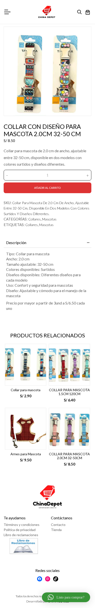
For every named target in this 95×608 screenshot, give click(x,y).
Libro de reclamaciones (21, 535)
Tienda (56, 530)
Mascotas (49, 219)
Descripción (16, 242)
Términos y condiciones (21, 524)
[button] (66, 597)
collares (31, 225)
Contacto (58, 524)
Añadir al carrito (47, 188)
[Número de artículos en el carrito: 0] (87, 12)
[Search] (80, 12)
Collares (34, 219)
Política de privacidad (20, 530)
